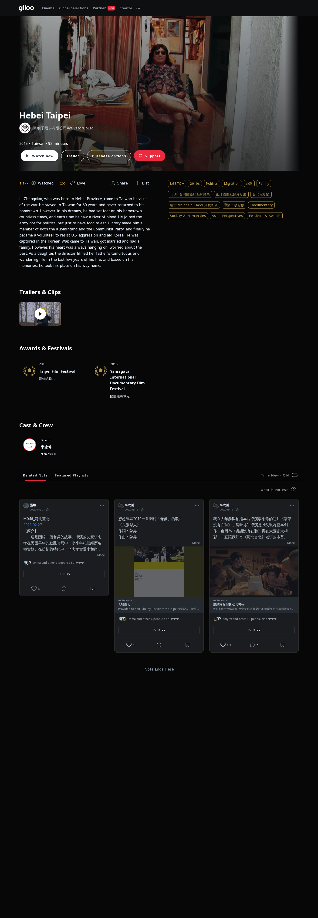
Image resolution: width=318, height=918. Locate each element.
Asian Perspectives (227, 215)
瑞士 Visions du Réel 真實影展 (194, 205)
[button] (102, 506)
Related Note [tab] (35, 475)
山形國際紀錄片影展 (231, 194)
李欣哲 (129, 505)
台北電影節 (261, 194)
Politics (212, 183)
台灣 (249, 183)
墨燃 (33, 505)
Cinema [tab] (48, 8)
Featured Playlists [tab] (71, 475)
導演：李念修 (234, 205)
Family (264, 183)
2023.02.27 (32, 524)
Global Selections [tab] (73, 8)
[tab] (138, 8)
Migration (232, 183)
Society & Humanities (188, 215)
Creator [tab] (125, 8)
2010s (195, 183)
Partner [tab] (103, 8)
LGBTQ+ (177, 183)
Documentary (261, 205)
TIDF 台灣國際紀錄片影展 (190, 194)
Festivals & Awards (265, 215)
